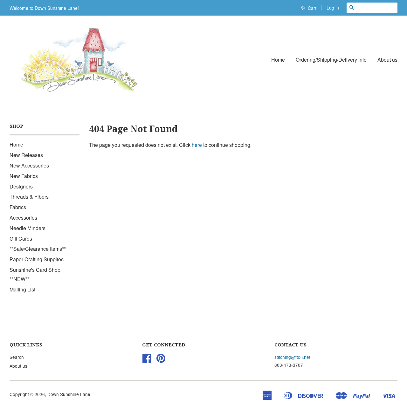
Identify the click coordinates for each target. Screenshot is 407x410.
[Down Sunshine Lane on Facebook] (147, 360)
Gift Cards (21, 238)
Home (278, 59)
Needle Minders (27, 228)
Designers (21, 186)
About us (387, 59)
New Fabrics (24, 176)
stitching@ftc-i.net (292, 357)
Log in (333, 7)
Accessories (23, 217)
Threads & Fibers (29, 196)
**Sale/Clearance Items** (38, 248)
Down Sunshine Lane (68, 394)
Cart (311, 8)
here (197, 144)
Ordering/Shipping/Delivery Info (331, 59)
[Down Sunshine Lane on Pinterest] (161, 360)
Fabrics (18, 207)
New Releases (26, 155)
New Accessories (29, 165)
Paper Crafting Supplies (37, 259)
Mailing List (22, 289)
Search (17, 357)
